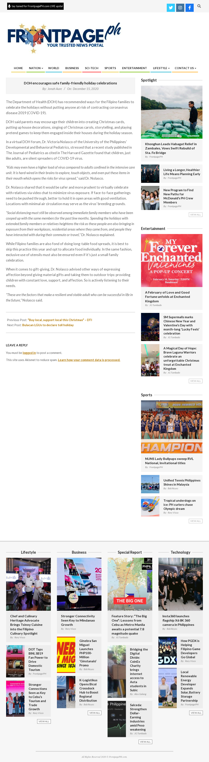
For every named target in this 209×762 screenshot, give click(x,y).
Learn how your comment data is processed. (89, 360)
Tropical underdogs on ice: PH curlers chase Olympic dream (179, 504)
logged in (29, 352)
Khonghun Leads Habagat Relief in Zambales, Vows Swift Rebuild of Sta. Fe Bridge (171, 148)
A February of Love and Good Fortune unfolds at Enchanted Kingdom (167, 296)
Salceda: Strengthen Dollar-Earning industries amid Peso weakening (138, 717)
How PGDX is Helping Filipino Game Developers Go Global (190, 649)
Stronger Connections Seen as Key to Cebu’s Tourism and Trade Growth (38, 697)
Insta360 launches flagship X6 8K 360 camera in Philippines (178, 620)
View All (195, 214)
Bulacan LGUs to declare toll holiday (48, 325)
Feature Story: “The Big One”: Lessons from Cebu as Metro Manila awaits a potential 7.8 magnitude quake (129, 624)
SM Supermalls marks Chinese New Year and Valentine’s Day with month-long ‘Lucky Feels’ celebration (181, 325)
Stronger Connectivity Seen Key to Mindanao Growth (78, 620)
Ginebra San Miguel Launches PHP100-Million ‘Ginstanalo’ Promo (88, 653)
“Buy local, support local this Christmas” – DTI (60, 320)
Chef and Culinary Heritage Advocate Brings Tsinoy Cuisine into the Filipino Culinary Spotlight (26, 624)
